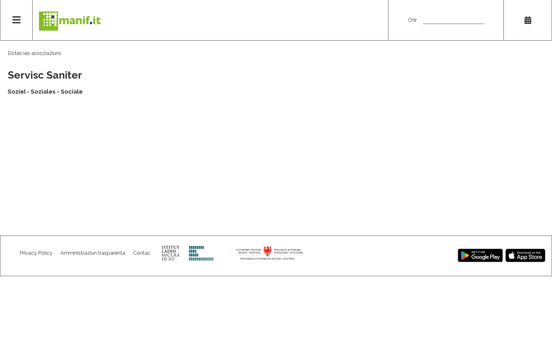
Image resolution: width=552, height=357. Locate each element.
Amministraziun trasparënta (92, 253)
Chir (412, 20)
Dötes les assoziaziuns (34, 53)
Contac (141, 253)
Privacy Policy (35, 253)
